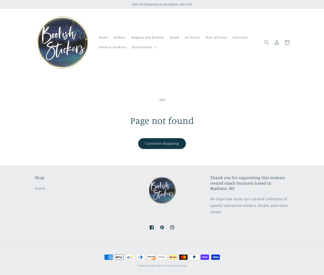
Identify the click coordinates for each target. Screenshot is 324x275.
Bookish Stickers (154, 265)
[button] (143, 47)
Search (40, 188)
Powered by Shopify (176, 265)
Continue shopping (162, 143)
